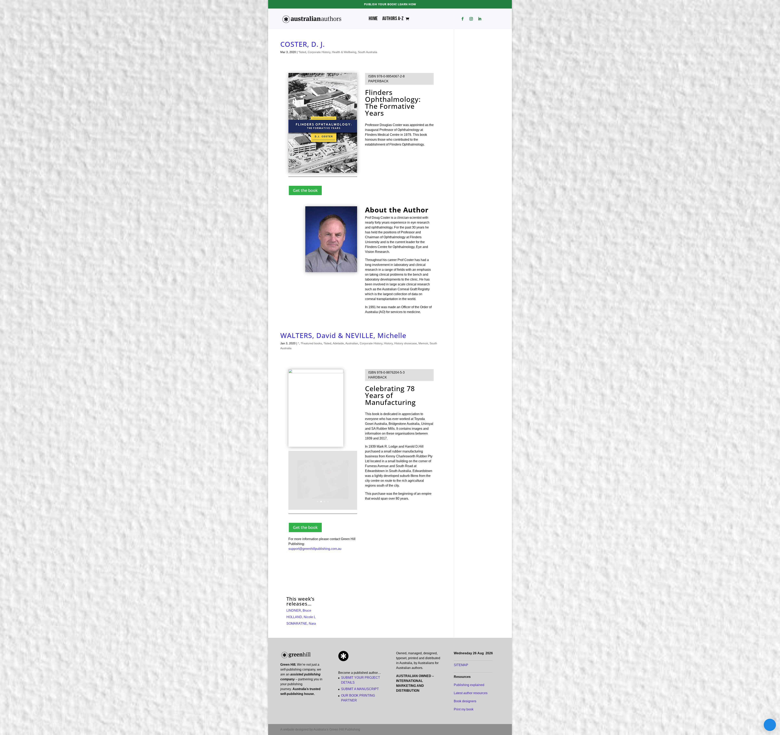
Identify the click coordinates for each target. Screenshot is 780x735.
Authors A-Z (393, 19)
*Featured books (311, 343)
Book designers (465, 701)
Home (373, 19)
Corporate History (319, 52)
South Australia (367, 52)
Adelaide (338, 343)
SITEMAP (461, 665)
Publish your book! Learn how (390, 4)
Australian (351, 343)
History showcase (405, 343)
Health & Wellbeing (344, 52)
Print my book (463, 709)
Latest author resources (471, 693)
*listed (302, 52)
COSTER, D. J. (302, 44)
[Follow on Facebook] (462, 18)
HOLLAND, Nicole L (301, 617)
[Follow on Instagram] (471, 18)
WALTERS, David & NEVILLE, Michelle (343, 335)
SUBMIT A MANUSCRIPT (360, 689)
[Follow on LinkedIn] (479, 18)
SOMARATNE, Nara (301, 623)
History (388, 343)
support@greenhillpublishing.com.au (314, 548)
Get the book (305, 190)
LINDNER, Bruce (298, 610)
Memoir (423, 343)
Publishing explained (469, 685)
